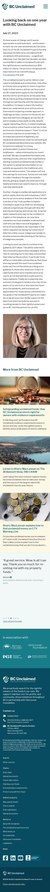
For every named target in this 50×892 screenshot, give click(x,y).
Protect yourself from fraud (14, 792)
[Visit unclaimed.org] (37, 656)
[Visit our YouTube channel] (20, 859)
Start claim (7, 772)
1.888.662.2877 (27, 720)
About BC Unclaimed (11, 824)
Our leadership (9, 835)
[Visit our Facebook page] (5, 859)
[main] (45, 6)
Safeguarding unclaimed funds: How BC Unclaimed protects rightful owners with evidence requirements (24, 412)
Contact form (12, 716)
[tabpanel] (25, 587)
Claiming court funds (11, 784)
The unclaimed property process (16, 828)
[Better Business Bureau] (32, 858)
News (5, 849)
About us (7, 819)
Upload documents (10, 776)
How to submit (9, 806)
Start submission (10, 810)
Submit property (10, 798)
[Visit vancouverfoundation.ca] (37, 646)
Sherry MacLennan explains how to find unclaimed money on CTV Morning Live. (23, 528)
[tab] (3, 618)
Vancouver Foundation (12, 839)
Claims (6, 768)
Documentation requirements (15, 788)
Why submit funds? (10, 802)
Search (6, 758)
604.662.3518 (13, 720)
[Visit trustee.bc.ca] (12, 656)
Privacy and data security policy (14, 884)
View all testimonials (12, 621)
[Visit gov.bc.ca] (12, 646)
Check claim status (10, 780)
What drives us (9, 831)
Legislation (7, 843)
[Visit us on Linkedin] (13, 859)
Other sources (9, 762)
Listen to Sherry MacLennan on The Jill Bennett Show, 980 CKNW (24, 470)
